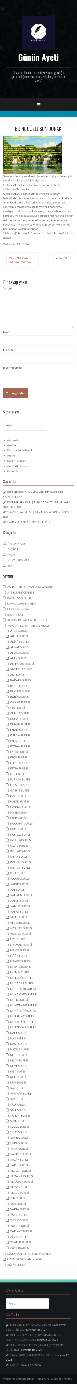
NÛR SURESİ (18, 1082)
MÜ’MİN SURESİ (20, 972)
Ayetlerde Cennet (18, 466)
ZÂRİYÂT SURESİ (21, 1231)
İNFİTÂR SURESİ (20, 851)
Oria (47, 1378)
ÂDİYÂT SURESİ (20, 641)
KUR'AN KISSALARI (20, 560)
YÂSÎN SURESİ (19, 1214)
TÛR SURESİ (18, 1203)
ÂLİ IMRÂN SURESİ (22, 663)
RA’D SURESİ (18, 1088)
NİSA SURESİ (18, 1071)
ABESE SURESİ (19, 636)
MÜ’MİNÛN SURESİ (22, 977)
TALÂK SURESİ (19, 1159)
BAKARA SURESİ (21, 680)
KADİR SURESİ (19, 884)
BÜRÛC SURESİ (20, 696)
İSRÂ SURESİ (18, 873)
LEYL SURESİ (18, 939)
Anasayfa (13, 440)
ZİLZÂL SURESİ (19, 1236)
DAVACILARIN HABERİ (21, 603)
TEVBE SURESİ (19, 1192)
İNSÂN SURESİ (19, 856)
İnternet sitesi (12, 367)
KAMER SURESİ (20, 906)
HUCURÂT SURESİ (22, 823)
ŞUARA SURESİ (20, 1137)
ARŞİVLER (14, 549)
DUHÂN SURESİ (20, 724)
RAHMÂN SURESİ (21, 1093)
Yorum (7, 288)
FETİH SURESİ (19, 768)
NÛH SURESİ (18, 1077)
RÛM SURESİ (18, 1099)
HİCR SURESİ (18, 818)
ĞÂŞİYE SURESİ (20, 790)
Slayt (11, 565)
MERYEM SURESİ (21, 966)
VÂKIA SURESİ (19, 1209)
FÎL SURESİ (17, 774)
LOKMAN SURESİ (21, 944)
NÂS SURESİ (18, 1038)
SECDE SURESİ (19, 1126)
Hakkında (12, 471)
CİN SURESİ (17, 707)
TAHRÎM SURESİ (20, 1154)
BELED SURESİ (19, 685)
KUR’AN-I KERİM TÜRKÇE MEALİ (28, 625)
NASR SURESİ (18, 1044)
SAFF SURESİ (18, 1110)
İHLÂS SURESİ (19, 845)
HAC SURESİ (18, 796)
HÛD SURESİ (18, 829)
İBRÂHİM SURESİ (21, 840)
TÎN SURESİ (17, 1198)
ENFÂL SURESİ (19, 740)
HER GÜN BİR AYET (19, 609)
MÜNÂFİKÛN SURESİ (23, 1010)
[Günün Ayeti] (38, 32)
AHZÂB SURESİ (20, 652)
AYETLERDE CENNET (20, 592)
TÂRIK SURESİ (19, 1165)
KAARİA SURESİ (20, 878)
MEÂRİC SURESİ (20, 961)
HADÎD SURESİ (19, 801)
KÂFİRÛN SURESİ (21, 895)
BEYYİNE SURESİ (20, 691)
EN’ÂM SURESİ (19, 729)
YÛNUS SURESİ (19, 1220)
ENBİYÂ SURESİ (20, 735)
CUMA (14, 1364)
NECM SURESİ (19, 1060)
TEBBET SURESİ (20, 1170)
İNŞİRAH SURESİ (20, 867)
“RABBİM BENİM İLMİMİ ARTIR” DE (29, 522)
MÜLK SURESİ (19, 999)
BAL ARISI (62, 257)
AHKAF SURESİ (19, 647)
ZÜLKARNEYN (16, 1264)
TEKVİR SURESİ (20, 1187)
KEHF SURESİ (18, 917)
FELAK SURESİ (19, 763)
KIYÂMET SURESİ (21, 928)
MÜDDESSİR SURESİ (23, 988)
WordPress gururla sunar (18, 1378)
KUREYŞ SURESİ (20, 933)
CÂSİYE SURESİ (20, 702)
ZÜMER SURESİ (20, 1247)
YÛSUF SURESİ (19, 1225)
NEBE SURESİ (18, 1055)
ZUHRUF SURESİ (20, 1242)
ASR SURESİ (17, 674)
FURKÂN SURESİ (20, 779)
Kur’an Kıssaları (16, 460)
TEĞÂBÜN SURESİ (22, 1176)
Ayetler (11, 445)
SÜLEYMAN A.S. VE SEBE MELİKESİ (29, 1253)
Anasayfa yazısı (17, 543)
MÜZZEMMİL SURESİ (23, 1027)
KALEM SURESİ (19, 900)
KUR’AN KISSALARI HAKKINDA (27, 620)
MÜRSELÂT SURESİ (22, 1016)
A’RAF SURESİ (19, 630)
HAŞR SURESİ (19, 812)
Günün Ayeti (38, 57)
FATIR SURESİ (19, 751)
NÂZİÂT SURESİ (20, 1049)
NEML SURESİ (18, 1066)
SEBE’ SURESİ (18, 1121)
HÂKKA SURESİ (20, 807)
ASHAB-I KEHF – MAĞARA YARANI (29, 587)
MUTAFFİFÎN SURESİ (23, 1021)
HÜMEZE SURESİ (20, 834)
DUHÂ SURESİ (19, 718)
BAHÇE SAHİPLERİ (19, 598)
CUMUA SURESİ (20, 713)
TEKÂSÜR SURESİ (21, 1181)
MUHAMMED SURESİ (23, 994)
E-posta (9, 349)
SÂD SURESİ (18, 1104)
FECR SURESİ (18, 757)
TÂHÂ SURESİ (19, 1148)
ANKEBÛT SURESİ (21, 669)
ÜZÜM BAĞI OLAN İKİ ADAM (25, 1259)
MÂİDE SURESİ (19, 950)
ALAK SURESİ (18, 658)
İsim (6, 332)
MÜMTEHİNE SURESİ (23, 1005)
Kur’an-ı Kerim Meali (19, 450)
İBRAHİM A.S (15, 614)
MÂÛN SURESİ (19, 955)
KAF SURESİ (17, 889)
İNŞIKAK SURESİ (21, 862)
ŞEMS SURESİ (18, 1132)
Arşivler (12, 455)
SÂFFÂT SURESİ (20, 1115)
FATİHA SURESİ (20, 746)
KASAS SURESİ (19, 911)
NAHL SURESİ (18, 1033)
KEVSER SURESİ (20, 922)
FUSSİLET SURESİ (21, 785)
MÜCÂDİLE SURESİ (22, 983)
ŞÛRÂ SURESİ (19, 1143)
